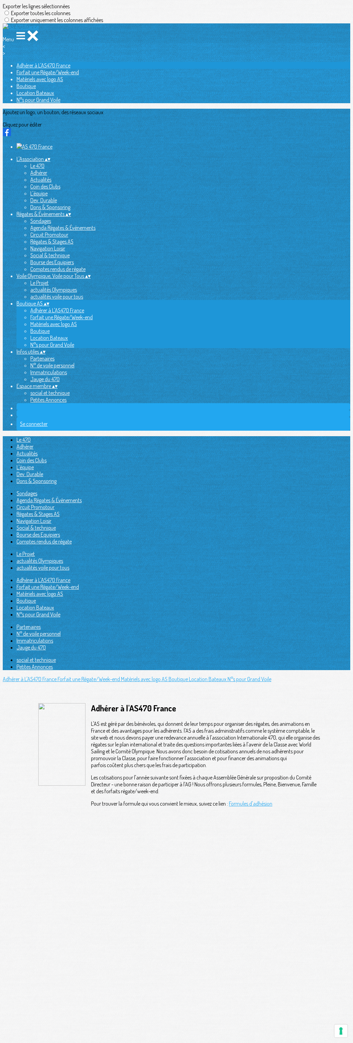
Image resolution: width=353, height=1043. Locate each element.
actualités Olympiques (53, 289)
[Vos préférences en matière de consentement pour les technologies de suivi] (340, 1030)
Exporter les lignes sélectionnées (36, 6)
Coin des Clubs (45, 186)
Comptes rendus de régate (57, 269)
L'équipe (39, 193)
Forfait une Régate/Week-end (48, 72)
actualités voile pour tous (56, 296)
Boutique (26, 86)
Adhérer (38, 172)
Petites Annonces (48, 399)
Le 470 (37, 165)
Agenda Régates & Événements (62, 227)
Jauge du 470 (45, 379)
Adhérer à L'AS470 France (43, 65)
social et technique (50, 392)
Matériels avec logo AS (40, 79)
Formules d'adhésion (250, 803)
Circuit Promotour (49, 234)
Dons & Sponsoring (50, 207)
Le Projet (39, 282)
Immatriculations (48, 372)
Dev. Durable (43, 200)
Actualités (40, 179)
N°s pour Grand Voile (38, 99)
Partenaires (42, 358)
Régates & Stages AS (51, 241)
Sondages (40, 220)
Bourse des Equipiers (52, 262)
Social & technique (50, 255)
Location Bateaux (35, 92)
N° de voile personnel (52, 365)
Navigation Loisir (47, 248)
